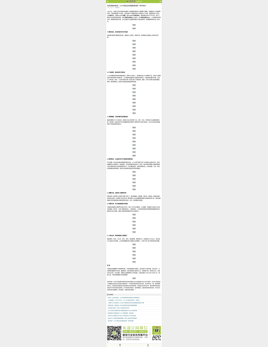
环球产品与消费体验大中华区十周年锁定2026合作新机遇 (122, 315)
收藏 (148, 346)
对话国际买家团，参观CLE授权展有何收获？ (119, 308)
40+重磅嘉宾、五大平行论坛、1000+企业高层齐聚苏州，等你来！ (124, 300)
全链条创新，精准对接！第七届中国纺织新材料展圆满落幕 (122, 305)
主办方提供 (117, 7)
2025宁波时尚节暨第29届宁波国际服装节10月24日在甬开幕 (122, 310)
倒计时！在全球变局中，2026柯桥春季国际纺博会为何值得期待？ (124, 297)
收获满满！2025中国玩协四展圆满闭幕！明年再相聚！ (121, 320)
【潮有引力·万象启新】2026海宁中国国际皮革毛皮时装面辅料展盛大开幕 (126, 302)
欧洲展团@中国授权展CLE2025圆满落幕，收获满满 (120, 313)
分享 (120, 346)
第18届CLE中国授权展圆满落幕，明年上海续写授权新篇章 (122, 318)
